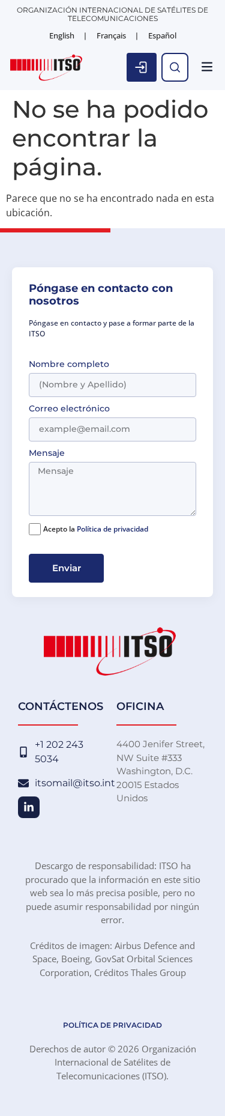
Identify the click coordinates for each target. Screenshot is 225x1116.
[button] (207, 67)
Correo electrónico (69, 409)
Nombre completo (69, 364)
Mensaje (47, 453)
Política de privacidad (112, 529)
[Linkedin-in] (29, 807)
